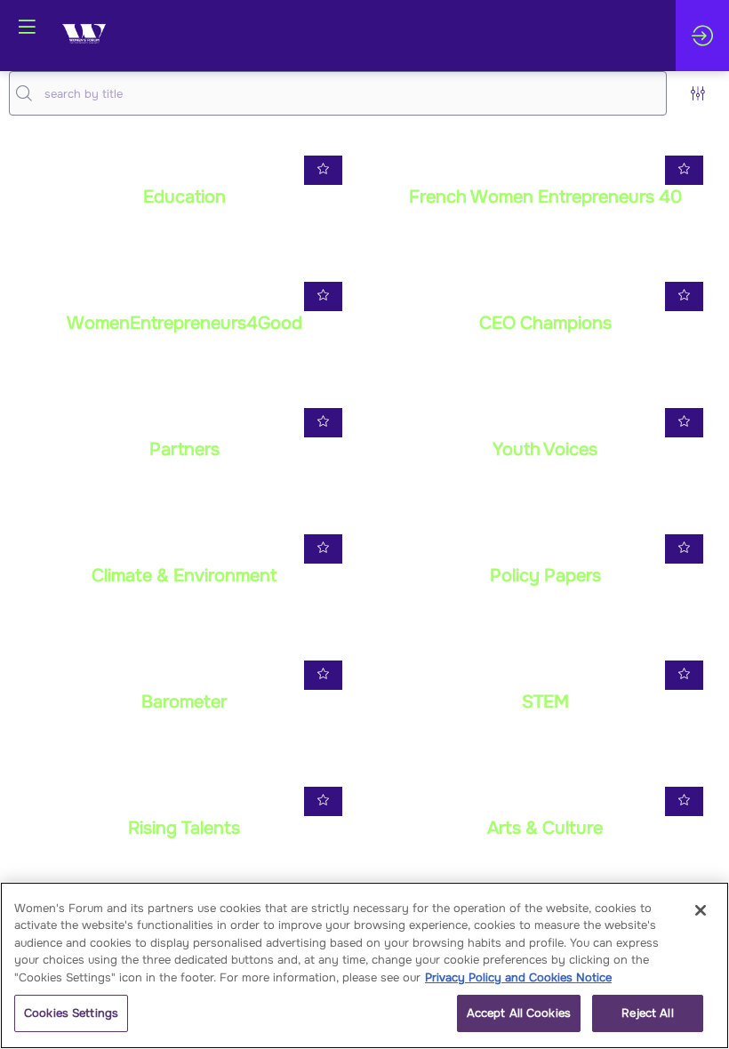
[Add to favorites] (323, 170)
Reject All (647, 1013)
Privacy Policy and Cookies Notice (518, 977)
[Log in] (702, 35)
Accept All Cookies (519, 1013)
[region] (364, 965)
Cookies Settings (71, 1013)
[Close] (700, 910)
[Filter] (698, 93)
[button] (26, 26)
